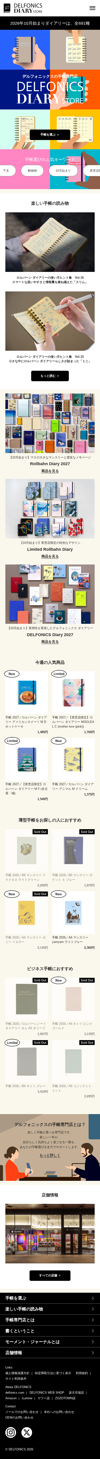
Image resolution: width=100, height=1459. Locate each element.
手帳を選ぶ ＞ (50, 134)
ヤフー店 (44, 1398)
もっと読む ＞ (50, 375)
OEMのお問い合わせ (19, 1417)
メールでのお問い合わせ (22, 1412)
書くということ (20, 1330)
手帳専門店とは (20, 1319)
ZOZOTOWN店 (65, 1398)
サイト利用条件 (16, 1378)
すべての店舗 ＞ (50, 1275)
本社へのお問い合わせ (59, 1412)
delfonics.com (14, 1392)
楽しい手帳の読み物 (24, 1308)
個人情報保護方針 (17, 1373)
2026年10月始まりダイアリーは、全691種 (50, 23)
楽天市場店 (76, 1392)
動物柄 (32, 170)
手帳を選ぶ (15, 1297)
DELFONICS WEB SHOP (47, 1392)
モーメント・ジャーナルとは (32, 1341)
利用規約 (82, 1373)
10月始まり (63, 170)
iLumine (27, 1398)
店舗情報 (13, 1352)
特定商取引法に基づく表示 (53, 1373)
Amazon (11, 1398)
